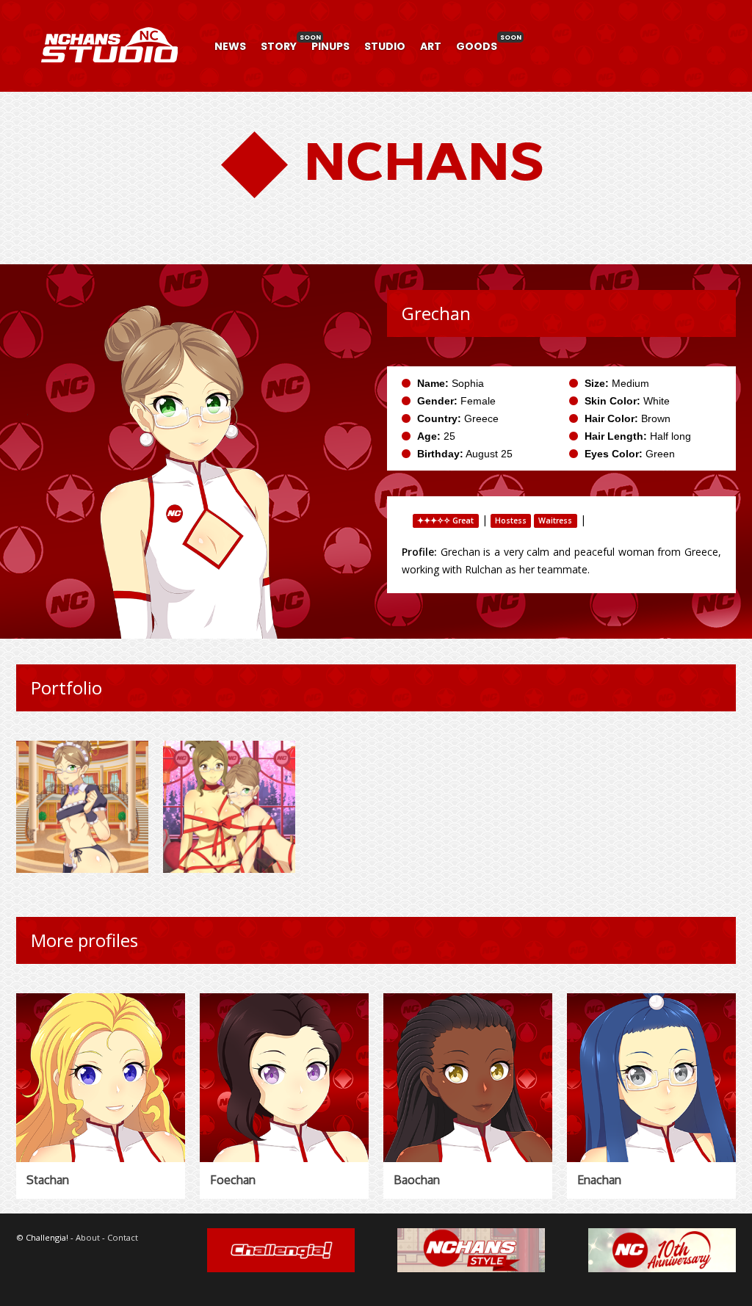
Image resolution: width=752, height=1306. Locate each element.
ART (430, 46)
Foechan (233, 1179)
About (88, 1237)
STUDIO (384, 46)
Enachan (599, 1179)
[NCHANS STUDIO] (108, 79)
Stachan (47, 1179)
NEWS (230, 46)
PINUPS (330, 46)
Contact (122, 1237)
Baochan (417, 1179)
